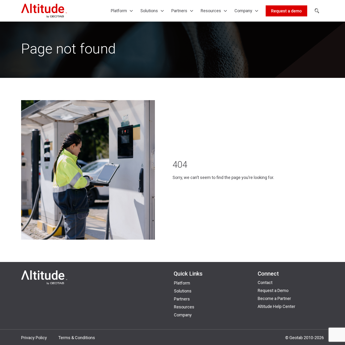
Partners (182, 298)
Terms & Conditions (76, 337)
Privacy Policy (34, 337)
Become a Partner (274, 298)
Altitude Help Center (276, 306)
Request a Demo (273, 290)
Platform (182, 283)
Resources (184, 306)
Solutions (183, 290)
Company (183, 314)
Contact (265, 282)
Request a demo (286, 10)
